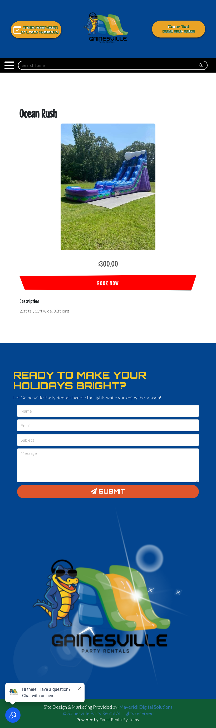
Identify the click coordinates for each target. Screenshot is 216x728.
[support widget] (200, 715)
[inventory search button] (200, 65)
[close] (207, 692)
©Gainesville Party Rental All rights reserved (108, 713)
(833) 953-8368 (179, 31)
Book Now (108, 283)
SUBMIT (111, 491)
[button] (9, 65)
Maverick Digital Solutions (146, 707)
